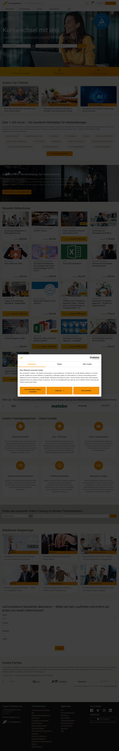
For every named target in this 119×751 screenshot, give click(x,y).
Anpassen (58, 390)
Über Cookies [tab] (87, 364)
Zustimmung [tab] (32, 364)
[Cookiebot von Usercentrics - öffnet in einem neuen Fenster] (91, 358)
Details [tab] (59, 364)
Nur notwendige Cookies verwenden (33, 390)
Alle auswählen (86, 390)
